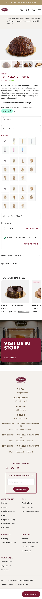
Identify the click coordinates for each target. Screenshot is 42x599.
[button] (32, 228)
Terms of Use (23, 584)
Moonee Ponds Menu (30, 511)
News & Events (28, 546)
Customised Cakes (8, 523)
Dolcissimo (5, 570)
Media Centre (7, 561)
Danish (4, 503)
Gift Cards (5, 527)
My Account (6, 566)
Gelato (4, 515)
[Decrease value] (5, 594)
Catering (4, 538)
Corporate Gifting (8, 519)
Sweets (4, 507)
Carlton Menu (27, 507)
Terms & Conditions (8, 584)
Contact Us (26, 550)
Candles (4, 135)
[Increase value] (17, 594)
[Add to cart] (31, 594)
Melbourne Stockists (30, 542)
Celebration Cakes (8, 511)
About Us (25, 538)
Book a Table (27, 503)
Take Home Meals (8, 542)
